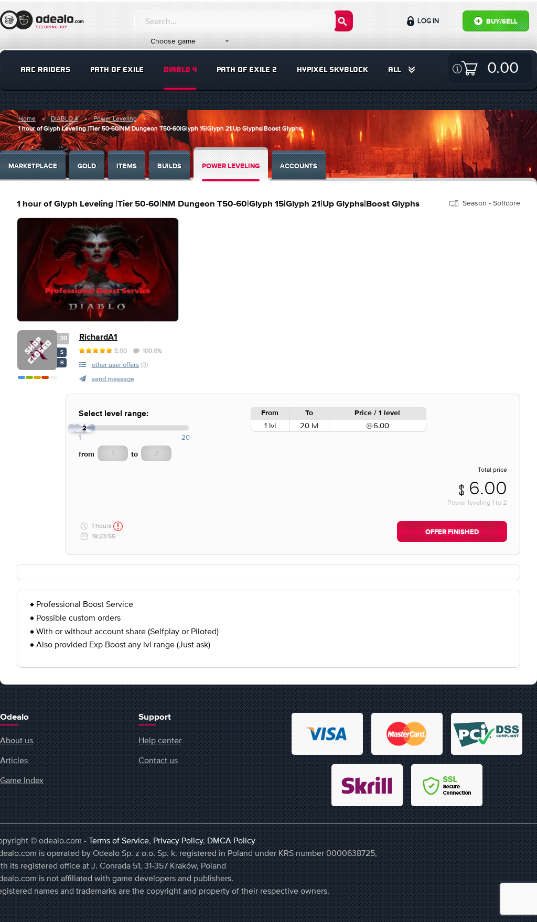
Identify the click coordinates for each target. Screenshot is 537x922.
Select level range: (113, 414)
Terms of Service (119, 840)
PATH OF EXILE (117, 69)
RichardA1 (98, 337)
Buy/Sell (501, 21)
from (86, 454)
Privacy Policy (178, 840)
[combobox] (184, 41)
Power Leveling (115, 118)
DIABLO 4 (180, 69)
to (134, 454)
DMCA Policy (231, 840)
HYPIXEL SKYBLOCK (332, 69)
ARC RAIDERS (45, 69)
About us (16, 740)
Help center (159, 740)
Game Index (22, 780)
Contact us (158, 760)
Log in (427, 21)
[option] (97, 269)
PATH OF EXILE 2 (247, 69)
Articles (14, 760)
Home (27, 118)
